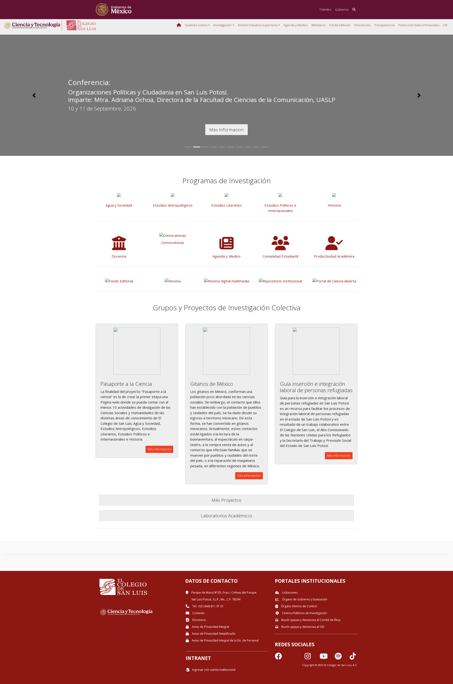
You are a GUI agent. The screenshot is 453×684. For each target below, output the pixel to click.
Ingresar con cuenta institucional (213, 670)
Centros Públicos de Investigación (304, 613)
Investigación (222, 25)
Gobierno (342, 9)
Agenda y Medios (296, 25)
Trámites (325, 9)
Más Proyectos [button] (226, 500)
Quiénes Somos (196, 25)
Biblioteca (318, 25)
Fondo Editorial (339, 25)
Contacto (198, 613)
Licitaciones (289, 593)
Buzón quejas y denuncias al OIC (303, 627)
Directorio (199, 620)
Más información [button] (159, 449)
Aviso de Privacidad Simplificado (213, 634)
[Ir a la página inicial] (113, 9)
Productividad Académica (334, 256)
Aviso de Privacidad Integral (210, 627)
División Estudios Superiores (258, 25)
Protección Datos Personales (418, 25)
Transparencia (384, 25)
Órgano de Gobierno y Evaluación (304, 599)
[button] (34, 95)
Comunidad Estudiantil (280, 256)
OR (445, 25)
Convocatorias (172, 242)
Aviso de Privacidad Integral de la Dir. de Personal (225, 640)
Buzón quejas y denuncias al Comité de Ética (310, 620)
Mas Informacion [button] (226, 129)
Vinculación (362, 25)
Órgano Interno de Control (298, 606)
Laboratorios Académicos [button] (226, 515)
